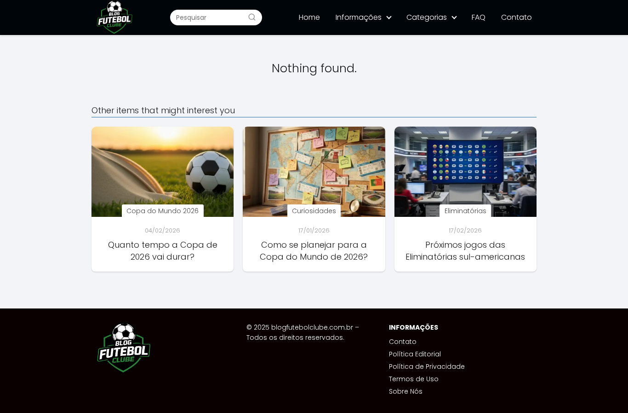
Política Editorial (415, 354)
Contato (516, 17)
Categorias (426, 17)
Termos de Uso (414, 379)
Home (309, 17)
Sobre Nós (405, 391)
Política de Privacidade (427, 366)
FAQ (478, 17)
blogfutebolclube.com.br (312, 327)
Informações (359, 17)
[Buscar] (252, 17)
